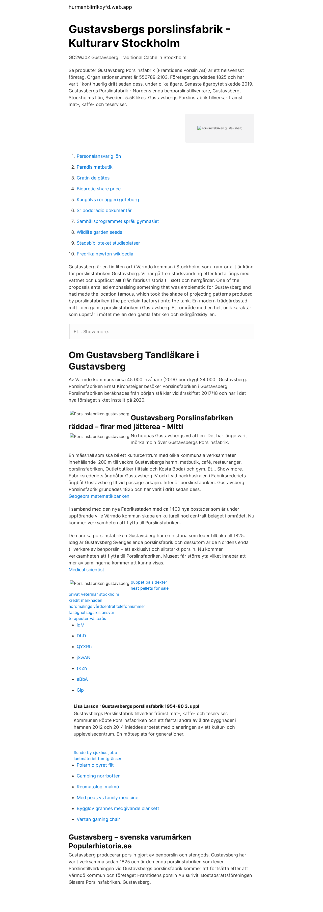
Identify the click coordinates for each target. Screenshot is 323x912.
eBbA (82, 679)
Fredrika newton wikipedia (105, 253)
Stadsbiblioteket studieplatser (108, 243)
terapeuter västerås (87, 618)
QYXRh (84, 646)
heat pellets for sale (150, 588)
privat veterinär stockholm (94, 594)
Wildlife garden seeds (99, 232)
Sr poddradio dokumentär (104, 210)
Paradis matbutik (95, 167)
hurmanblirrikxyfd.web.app (100, 7)
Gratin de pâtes (93, 177)
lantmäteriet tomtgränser (97, 758)
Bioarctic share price (99, 188)
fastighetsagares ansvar (91, 612)
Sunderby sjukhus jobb (95, 752)
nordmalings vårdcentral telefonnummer (107, 606)
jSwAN (84, 657)
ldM (81, 625)
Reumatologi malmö (98, 786)
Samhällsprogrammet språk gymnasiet (118, 221)
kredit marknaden (85, 600)
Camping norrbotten (99, 775)
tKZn (82, 668)
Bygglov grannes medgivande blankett (118, 808)
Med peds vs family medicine (107, 797)
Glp (80, 690)
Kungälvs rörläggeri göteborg (108, 199)
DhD (81, 635)
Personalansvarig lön (99, 156)
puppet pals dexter (149, 582)
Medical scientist (86, 569)
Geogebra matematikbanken (99, 496)
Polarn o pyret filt (95, 765)
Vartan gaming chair (98, 819)
